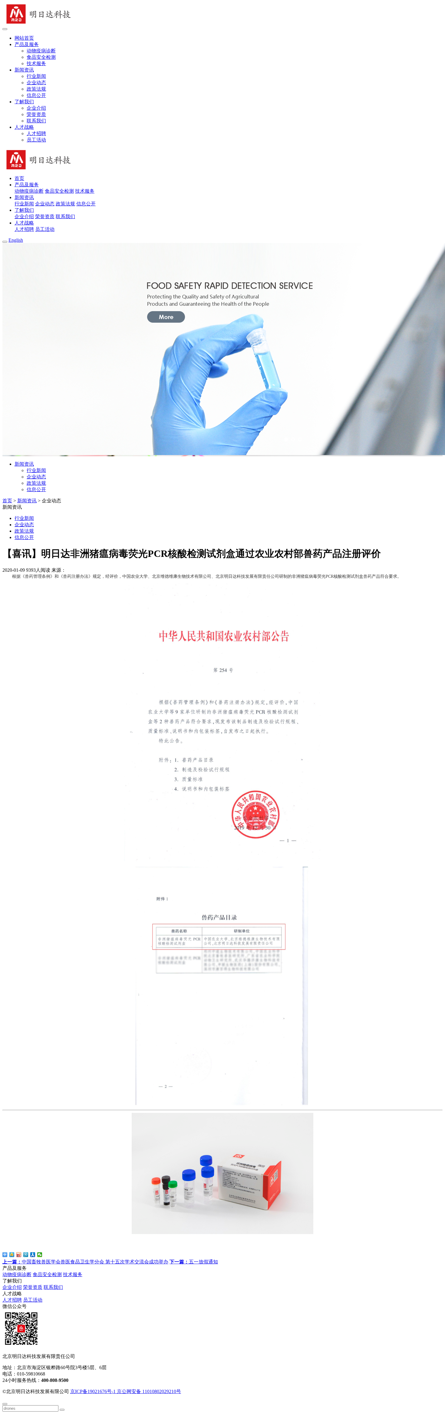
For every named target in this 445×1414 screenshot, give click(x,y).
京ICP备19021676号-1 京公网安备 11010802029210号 (125, 1391)
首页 (7, 500)
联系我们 (36, 120)
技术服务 (36, 63)
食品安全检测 (41, 57)
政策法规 (36, 88)
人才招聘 (36, 133)
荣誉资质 (36, 114)
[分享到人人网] (32, 1254)
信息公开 (36, 95)
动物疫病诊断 (41, 50)
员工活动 (36, 139)
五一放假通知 (194, 1261)
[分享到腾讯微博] (25, 1254)
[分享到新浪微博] (18, 1254)
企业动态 (36, 82)
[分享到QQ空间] (12, 1254)
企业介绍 (36, 108)
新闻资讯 (27, 500)
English (15, 240)
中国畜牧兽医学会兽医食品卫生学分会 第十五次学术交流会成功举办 (85, 1261)
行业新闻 (36, 76)
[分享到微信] (39, 1254)
